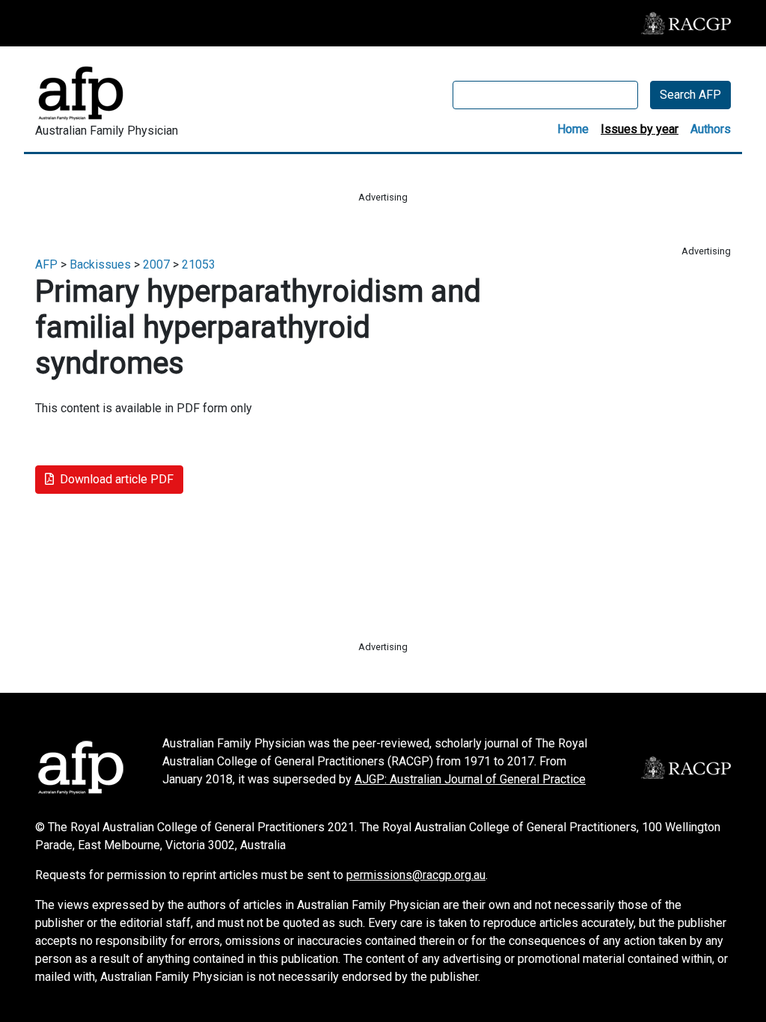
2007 (156, 264)
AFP (46, 264)
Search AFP (690, 95)
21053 (198, 264)
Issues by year (639, 129)
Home (573, 129)
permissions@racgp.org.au (415, 875)
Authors (710, 129)
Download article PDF (117, 479)
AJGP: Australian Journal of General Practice (470, 779)
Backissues (100, 264)
